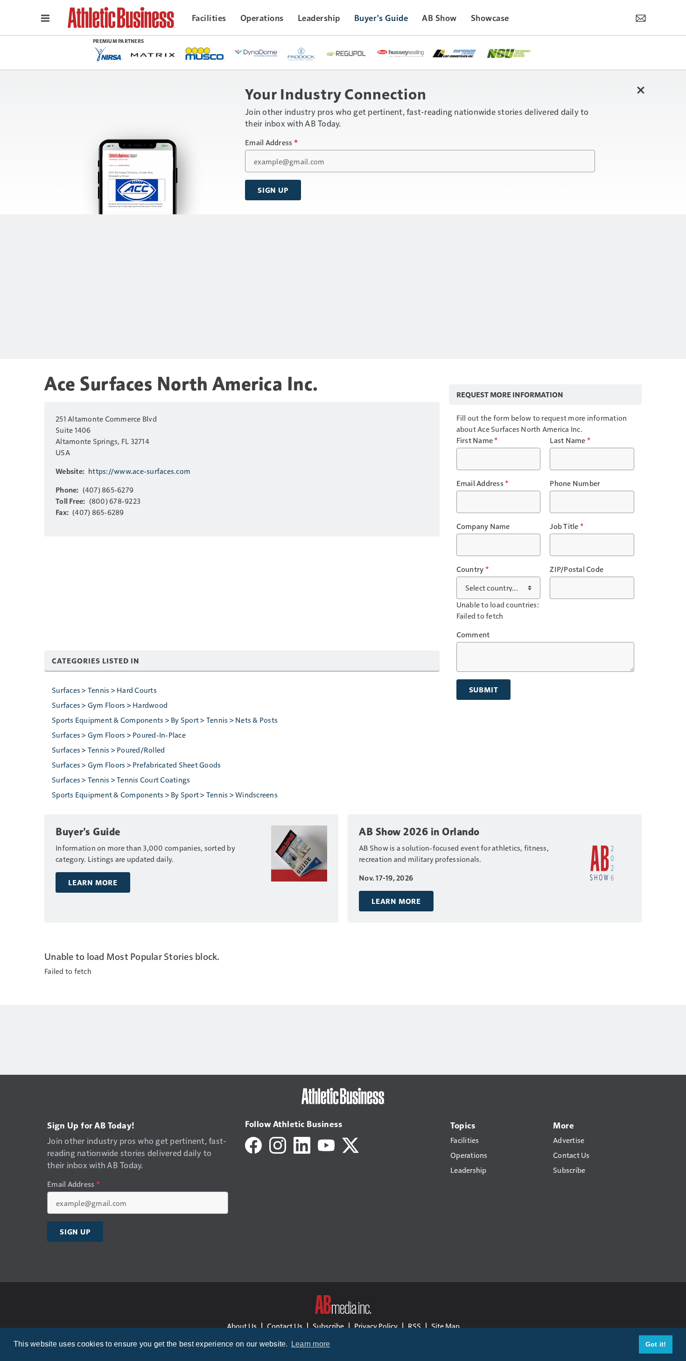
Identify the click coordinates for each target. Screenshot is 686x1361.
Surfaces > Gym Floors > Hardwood (110, 705)
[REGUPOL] (346, 53)
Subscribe (328, 1326)
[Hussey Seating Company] (400, 52)
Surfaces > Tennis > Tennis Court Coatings (121, 779)
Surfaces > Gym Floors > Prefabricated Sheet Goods (136, 764)
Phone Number (575, 483)
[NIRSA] (109, 54)
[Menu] (45, 17)
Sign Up (273, 190)
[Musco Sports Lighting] (205, 54)
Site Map (445, 1326)
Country (472, 569)
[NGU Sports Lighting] (508, 53)
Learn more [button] (310, 1344)
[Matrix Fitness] (153, 54)
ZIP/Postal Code (576, 569)
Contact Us (284, 1326)
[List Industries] (454, 52)
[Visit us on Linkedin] (302, 1144)
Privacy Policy (376, 1326)
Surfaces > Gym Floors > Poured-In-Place (119, 735)
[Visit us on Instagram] (277, 1144)
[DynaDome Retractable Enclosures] (256, 52)
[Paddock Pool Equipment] (301, 54)
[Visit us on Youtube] (326, 1144)
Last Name (570, 440)
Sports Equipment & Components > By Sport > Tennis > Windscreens (165, 794)
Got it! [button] (655, 1344)
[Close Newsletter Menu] (640, 90)
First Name (477, 440)
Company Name (483, 526)
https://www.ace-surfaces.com (139, 471)
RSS (414, 1326)
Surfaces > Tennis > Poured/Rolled (108, 750)
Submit (483, 689)
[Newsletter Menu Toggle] (640, 17)
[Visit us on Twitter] (350, 1144)
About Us (242, 1326)
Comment (473, 634)
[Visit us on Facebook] (253, 1144)
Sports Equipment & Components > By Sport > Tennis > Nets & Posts (165, 720)
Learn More (93, 882)
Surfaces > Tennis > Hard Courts (104, 690)
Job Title (566, 526)
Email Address (271, 142)
